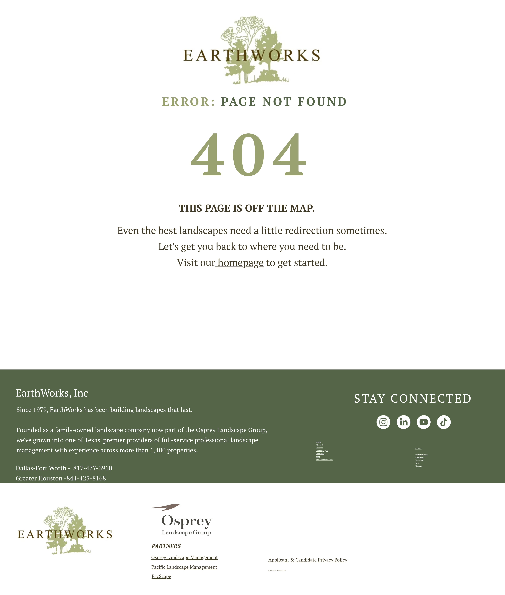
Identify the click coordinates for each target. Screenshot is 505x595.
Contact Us (419, 457)
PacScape (161, 576)
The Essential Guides (324, 459)
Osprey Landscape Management (184, 557)
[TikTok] (444, 422)
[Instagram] (383, 422)
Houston (418, 466)
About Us (320, 445)
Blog (318, 456)
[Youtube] (424, 422)
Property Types (322, 450)
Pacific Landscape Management (184, 567)
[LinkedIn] (403, 422)
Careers (418, 448)
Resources (320, 453)
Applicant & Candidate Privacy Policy (307, 560)
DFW (417, 463)
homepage (239, 262)
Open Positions (421, 454)
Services (319, 447)
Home (318, 442)
